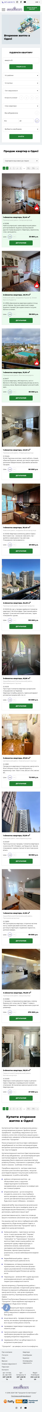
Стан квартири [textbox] (11, 106)
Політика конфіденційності (21, 1396)
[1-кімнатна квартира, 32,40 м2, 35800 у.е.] (21, 193)
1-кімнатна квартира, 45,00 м (16, 450)
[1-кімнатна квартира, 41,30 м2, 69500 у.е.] (21, 889)
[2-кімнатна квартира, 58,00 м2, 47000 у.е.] (21, 1046)
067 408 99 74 (7, 1378)
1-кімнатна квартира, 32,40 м (16, 217)
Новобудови (27, 1355)
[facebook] (20, 2)
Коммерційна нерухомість (27, 1362)
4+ (37, 98)
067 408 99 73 (9, 2)
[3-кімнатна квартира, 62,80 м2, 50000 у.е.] (21, 654)
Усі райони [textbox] (9, 75)
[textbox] (21, 129)
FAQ (3, 1358)
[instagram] (17, 2)
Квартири (26, 1352)
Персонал (5, 1367)
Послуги (5, 1355)
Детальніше (21, 243)
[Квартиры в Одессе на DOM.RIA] (27, 1402)
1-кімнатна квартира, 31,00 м (16, 372)
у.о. (37, 121)
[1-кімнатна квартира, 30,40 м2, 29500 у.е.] (21, 504)
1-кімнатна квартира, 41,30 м (16, 913)
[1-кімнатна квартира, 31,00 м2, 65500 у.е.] (21, 348)
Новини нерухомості (9, 1364)
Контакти (5, 1370)
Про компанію (7, 1352)
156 (33, 168)
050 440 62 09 (35, 1378)
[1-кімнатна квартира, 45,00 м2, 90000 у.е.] (21, 426)
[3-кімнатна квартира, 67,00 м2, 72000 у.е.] (21, 734)
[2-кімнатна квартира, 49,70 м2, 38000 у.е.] (21, 271)
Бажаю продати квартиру (32, 8)
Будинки (26, 1358)
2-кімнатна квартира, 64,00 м (17, 603)
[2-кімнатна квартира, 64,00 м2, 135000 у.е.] (21, 579)
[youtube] (24, 2)
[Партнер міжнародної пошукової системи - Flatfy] (9, 1401)
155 (28, 168)
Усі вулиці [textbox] (9, 83)
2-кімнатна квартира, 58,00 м (16, 1070)
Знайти (21, 136)
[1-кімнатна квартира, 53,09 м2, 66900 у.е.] (21, 812)
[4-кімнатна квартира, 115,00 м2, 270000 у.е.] (21, 969)
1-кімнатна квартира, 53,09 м (16, 835)
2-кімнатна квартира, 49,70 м (16, 294)
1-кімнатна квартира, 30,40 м (16, 527)
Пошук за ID (21, 67)
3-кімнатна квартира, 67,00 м (16, 758)
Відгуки (4, 1361)
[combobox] (21, 75)
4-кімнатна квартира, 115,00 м (17, 992)
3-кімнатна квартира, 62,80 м (16, 678)
